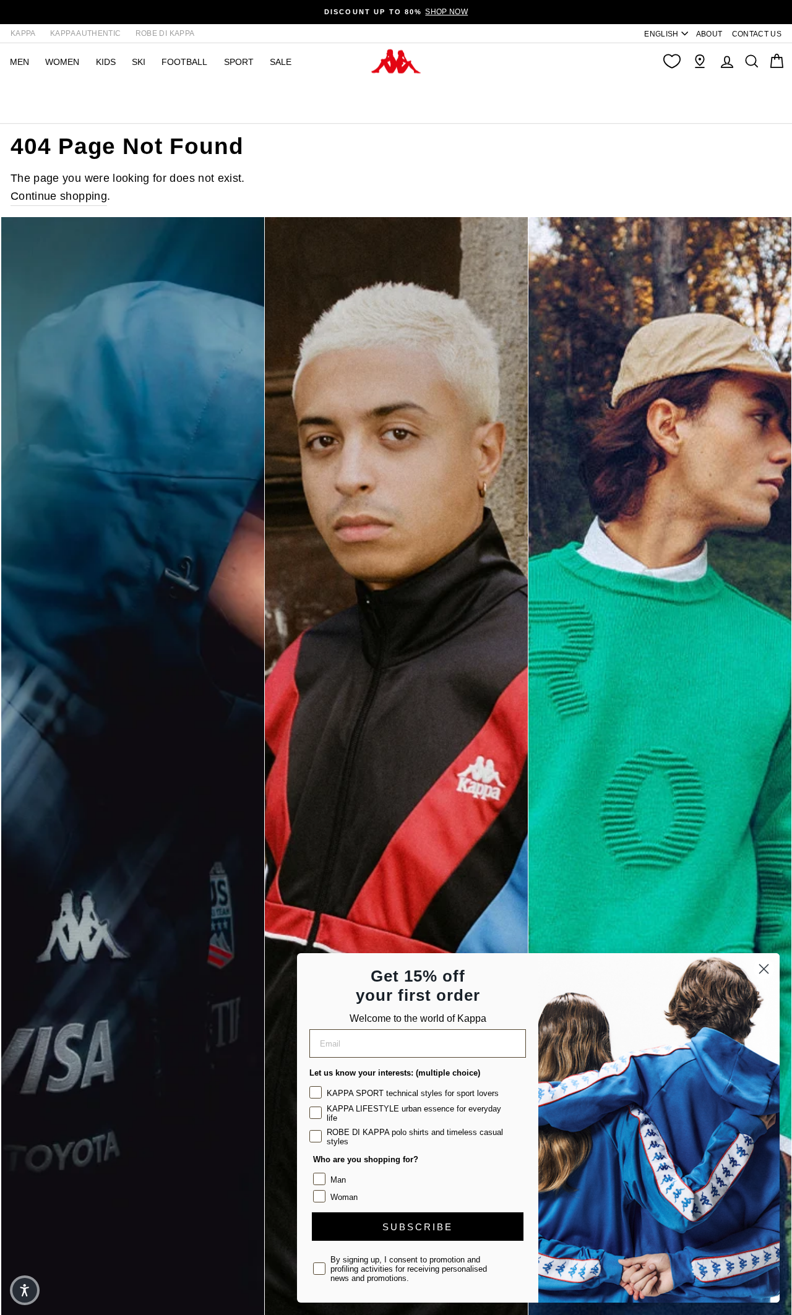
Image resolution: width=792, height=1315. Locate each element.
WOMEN (62, 62)
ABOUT (709, 34)
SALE (280, 62)
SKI (138, 62)
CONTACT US (757, 34)
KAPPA (23, 33)
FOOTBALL (184, 62)
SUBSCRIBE (417, 1227)
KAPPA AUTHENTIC (85, 33)
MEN (19, 62)
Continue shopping (59, 196)
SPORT (239, 62)
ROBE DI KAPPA (165, 33)
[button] (25, 1290)
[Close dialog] (764, 969)
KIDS (106, 62)
